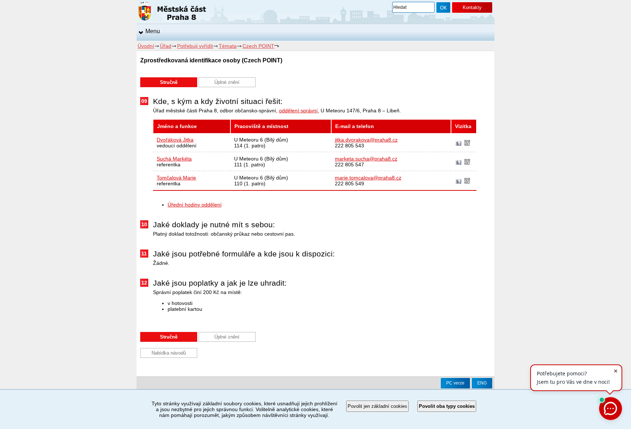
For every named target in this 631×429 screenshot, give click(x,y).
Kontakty (472, 7)
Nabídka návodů (169, 353)
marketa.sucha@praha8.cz (366, 159)
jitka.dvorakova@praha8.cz (366, 140)
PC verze (455, 383)
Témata (228, 46)
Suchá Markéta (174, 159)
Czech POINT (258, 46)
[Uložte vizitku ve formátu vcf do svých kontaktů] (458, 144)
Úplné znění (227, 82)
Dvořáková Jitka (175, 140)
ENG (482, 383)
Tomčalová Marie (176, 178)
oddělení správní (298, 110)
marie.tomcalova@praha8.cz (368, 178)
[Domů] (172, 12)
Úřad (165, 46)
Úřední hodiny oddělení (195, 205)
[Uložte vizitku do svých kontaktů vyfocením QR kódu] (467, 143)
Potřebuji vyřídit (195, 46)
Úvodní (146, 46)
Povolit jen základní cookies (377, 406)
